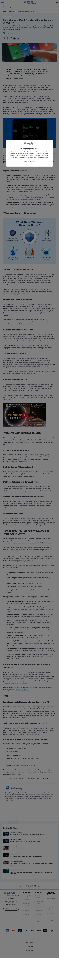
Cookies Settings (29, 161)
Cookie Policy (40, 155)
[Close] (50, 142)
